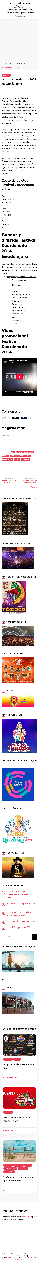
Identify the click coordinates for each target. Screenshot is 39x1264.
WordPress (32, 1258)
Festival (5, 456)
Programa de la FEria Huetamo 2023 (19, 1066)
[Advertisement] (19, 40)
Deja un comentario (9, 92)
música (17, 459)
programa (25, 459)
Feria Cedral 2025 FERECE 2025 (21, 921)
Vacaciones (9, 1172)
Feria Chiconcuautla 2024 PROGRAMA (16, 1119)
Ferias (17, 1059)
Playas (28, 1165)
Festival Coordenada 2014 (20, 456)
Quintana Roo (10, 1168)
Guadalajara (7, 459)
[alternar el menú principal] (3, 9)
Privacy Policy (19, 1259)
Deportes (18, 1165)
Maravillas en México (19, 5)
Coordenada (28, 452)
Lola (6, 90)
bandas (19, 452)
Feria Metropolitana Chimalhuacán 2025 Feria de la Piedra (20, 894)
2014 (12, 452)
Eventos (6, 75)
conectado (27, 1216)
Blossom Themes (11, 1258)
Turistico (23, 1168)
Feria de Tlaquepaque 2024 (19, 927)
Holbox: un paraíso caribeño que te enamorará (18, 1179)
